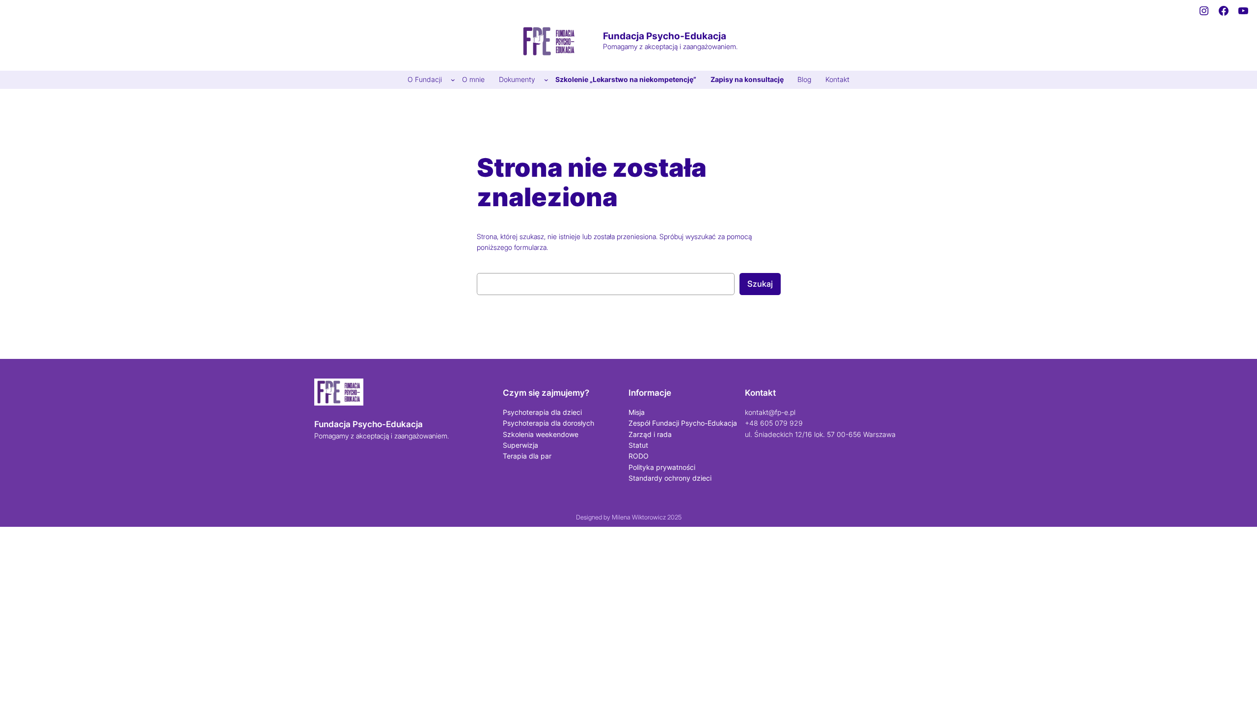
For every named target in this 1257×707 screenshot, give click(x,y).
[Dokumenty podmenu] (546, 80)
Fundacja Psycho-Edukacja (664, 36)
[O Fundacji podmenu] (453, 80)
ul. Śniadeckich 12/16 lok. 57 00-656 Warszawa (820, 434)
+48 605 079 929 (774, 423)
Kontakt (760, 393)
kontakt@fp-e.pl (770, 412)
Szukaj (760, 284)
